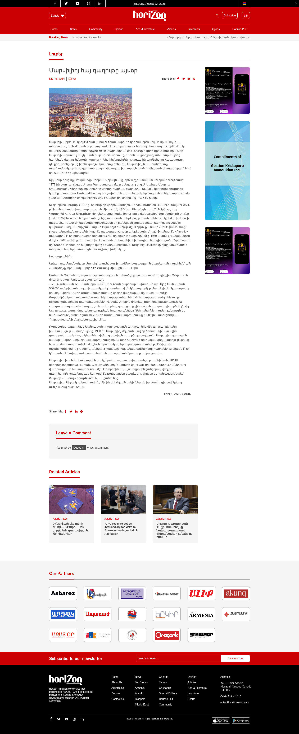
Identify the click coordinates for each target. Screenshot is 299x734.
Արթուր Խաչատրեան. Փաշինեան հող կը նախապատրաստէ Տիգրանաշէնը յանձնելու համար (174, 530)
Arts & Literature (145, 29)
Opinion (119, 29)
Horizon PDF (239, 29)
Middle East (142, 704)
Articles (171, 29)
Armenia (140, 687)
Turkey (163, 682)
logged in (78, 447)
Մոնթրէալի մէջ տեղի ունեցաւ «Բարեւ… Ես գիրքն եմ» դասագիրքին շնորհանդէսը (70, 528)
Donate (55, 15)
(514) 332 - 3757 (230, 696)
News (73, 29)
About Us (116, 682)
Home (54, 29)
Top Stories (141, 682)
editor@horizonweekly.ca (234, 702)
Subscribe (230, 15)
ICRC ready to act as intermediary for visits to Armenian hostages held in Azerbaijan (121, 528)
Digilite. (169, 718)
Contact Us (118, 698)
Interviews (194, 29)
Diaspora (140, 698)
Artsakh (139, 693)
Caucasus (165, 687)
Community (95, 29)
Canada (163, 676)
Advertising (117, 687)
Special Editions (168, 693)
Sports (216, 29)
